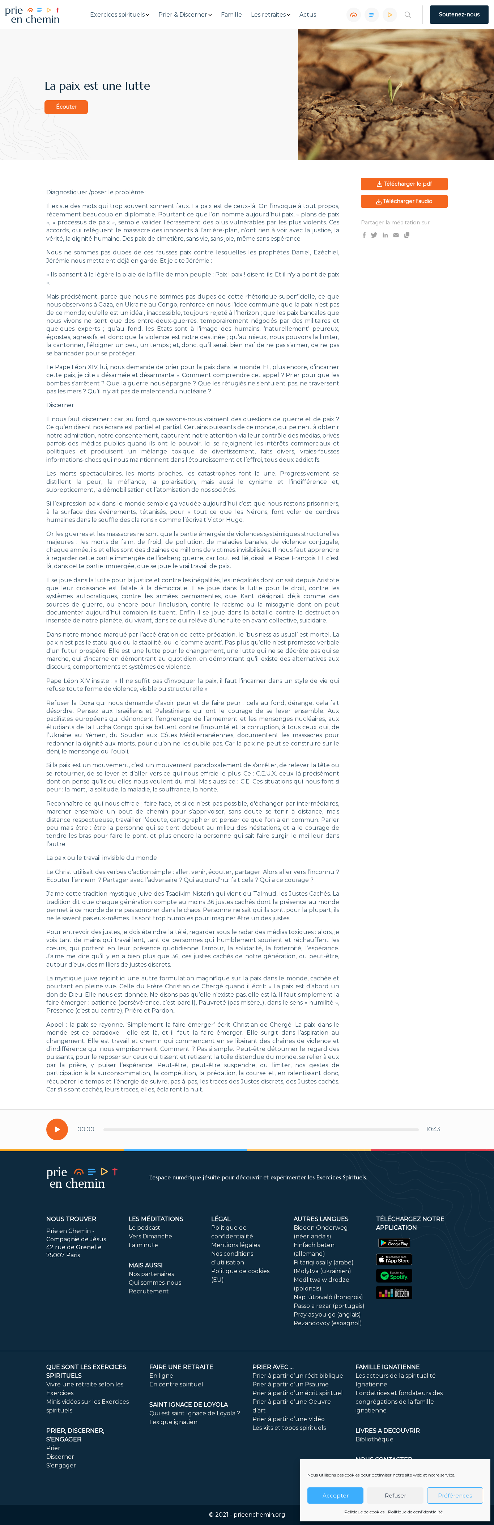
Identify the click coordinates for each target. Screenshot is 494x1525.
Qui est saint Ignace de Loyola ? (194, 1413)
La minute (143, 1245)
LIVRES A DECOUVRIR (387, 1430)
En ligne (161, 1375)
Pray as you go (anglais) (327, 1314)
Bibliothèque (374, 1439)
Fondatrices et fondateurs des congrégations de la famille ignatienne (399, 1402)
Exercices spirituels (117, 15)
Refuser (395, 1495)
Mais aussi (146, 1265)
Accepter (336, 1495)
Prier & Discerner (182, 15)
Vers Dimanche (150, 1236)
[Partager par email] (396, 235)
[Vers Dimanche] (372, 15)
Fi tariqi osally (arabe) (324, 1262)
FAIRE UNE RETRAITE (181, 1367)
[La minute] (390, 15)
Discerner (60, 1456)
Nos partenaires (151, 1274)
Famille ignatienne (387, 1367)
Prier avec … (273, 1367)
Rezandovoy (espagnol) (328, 1323)
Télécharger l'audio (407, 201)
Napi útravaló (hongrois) (328, 1297)
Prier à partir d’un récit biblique (297, 1375)
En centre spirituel (176, 1384)
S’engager (61, 1465)
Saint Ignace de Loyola (188, 1404)
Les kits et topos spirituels (289, 1427)
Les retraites (268, 15)
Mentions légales (235, 1245)
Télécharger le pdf (407, 184)
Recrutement (149, 1291)
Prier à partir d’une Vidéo (288, 1419)
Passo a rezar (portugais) (329, 1305)
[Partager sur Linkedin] (385, 235)
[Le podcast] (353, 15)
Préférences (455, 1495)
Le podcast (144, 1227)
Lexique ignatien (173, 1422)
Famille (231, 15)
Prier (53, 1448)
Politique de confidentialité (415, 1512)
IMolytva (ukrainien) (322, 1271)
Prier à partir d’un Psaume (290, 1384)
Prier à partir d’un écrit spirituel (297, 1393)
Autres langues (321, 1219)
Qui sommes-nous (155, 1282)
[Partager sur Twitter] (374, 235)
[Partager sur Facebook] (364, 235)
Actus (307, 15)
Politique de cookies (364, 1512)
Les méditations (156, 1219)
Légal (220, 1219)
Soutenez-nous (459, 14)
